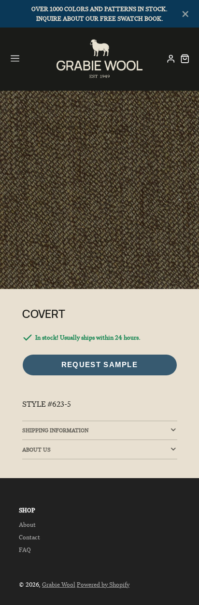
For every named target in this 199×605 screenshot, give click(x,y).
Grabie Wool (58, 584)
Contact (29, 537)
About (27, 524)
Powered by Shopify (103, 584)
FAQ (25, 549)
